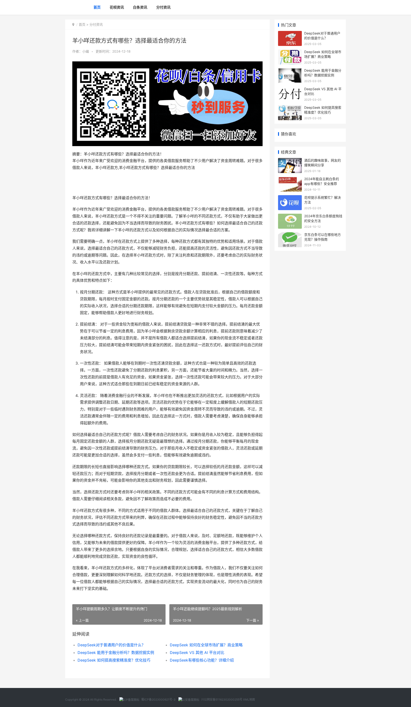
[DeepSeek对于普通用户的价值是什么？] (290, 34)
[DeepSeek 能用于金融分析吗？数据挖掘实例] (290, 71)
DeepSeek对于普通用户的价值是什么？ (111, 645)
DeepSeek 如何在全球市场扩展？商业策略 (206, 645)
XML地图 (249, 699)
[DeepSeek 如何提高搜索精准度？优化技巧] (290, 108)
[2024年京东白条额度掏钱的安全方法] (290, 217)
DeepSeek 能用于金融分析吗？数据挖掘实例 (116, 652)
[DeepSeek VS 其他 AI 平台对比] (290, 90)
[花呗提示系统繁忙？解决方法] (290, 198)
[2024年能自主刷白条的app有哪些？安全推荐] (290, 180)
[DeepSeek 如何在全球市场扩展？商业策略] (290, 52)
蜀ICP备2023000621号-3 (158, 699)
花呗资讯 (117, 7)
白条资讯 (140, 7)
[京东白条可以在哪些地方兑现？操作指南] (290, 235)
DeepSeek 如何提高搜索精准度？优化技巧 (114, 660)
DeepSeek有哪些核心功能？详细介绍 (202, 660)
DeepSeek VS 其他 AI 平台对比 (197, 652)
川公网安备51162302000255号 (222, 699)
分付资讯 (163, 7)
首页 (97, 7)
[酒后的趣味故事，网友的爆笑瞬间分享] (290, 161)
